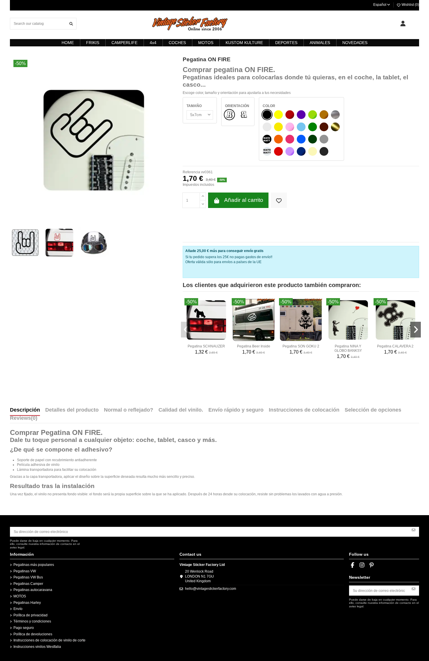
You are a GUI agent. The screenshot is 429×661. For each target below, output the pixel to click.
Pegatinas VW (24, 571)
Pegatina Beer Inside (253, 346)
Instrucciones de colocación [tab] (304, 410)
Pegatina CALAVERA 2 (395, 346)
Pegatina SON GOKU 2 (300, 346)
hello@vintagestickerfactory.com (210, 589)
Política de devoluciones (32, 634)
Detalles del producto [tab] (72, 410)
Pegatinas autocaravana (32, 590)
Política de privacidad (30, 615)
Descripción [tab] (25, 410)
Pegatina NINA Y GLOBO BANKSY (348, 348)
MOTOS (19, 596)
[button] (186, 330)
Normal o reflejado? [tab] (128, 410)
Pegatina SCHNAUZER (206, 346)
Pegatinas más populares (33, 565)
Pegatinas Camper (28, 584)
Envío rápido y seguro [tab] (236, 410)
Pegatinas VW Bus (28, 577)
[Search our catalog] (71, 23)
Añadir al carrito (243, 200)
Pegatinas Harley (27, 603)
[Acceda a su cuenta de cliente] (403, 24)
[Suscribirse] (413, 529)
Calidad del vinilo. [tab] (180, 410)
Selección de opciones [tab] (373, 410)
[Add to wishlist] (279, 200)
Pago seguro (23, 628)
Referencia (191, 172)
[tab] (23, 419)
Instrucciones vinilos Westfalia (37, 647)
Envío (17, 609)
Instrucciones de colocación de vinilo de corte (49, 640)
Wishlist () (410, 5)
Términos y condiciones (32, 621)
